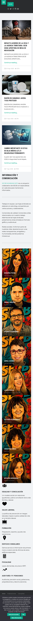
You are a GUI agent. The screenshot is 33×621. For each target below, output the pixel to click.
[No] (31, 608)
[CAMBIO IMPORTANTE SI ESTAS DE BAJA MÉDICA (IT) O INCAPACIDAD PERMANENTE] (16, 126)
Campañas (21, 593)
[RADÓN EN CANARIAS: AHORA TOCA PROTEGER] (16, 76)
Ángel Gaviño (10, 302)
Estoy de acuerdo (14, 614)
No (23, 614)
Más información (16, 618)
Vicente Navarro (11, 332)
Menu (3, 2)
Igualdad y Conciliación (12, 492)
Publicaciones (11, 593)
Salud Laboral (8, 510)
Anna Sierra (9, 361)
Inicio (3, 593)
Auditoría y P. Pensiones (12, 576)
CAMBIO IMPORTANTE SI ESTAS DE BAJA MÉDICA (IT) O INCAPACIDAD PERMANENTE (15, 150)
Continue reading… (11, 62)
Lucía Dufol (9, 390)
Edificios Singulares (11, 544)
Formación (6, 528)
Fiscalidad (6, 562)
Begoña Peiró (10, 273)
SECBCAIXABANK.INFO (10, 183)
